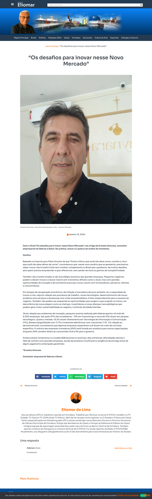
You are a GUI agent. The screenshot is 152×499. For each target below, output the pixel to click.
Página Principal (21, 38)
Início (48, 46)
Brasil (33, 38)
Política (42, 38)
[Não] (146, 495)
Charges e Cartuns (129, 38)
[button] (12, 4)
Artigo (55, 46)
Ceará (66, 38)
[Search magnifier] (141, 5)
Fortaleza (76, 38)
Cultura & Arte (101, 38)
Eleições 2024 (54, 38)
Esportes (114, 38)
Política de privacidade (128, 495)
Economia (87, 38)
